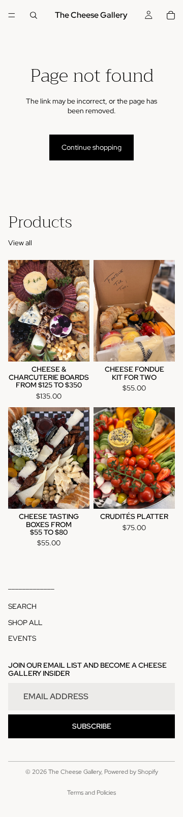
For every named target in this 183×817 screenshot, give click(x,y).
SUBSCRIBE (91, 726)
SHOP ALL (25, 622)
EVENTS (22, 638)
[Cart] (171, 15)
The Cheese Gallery (74, 772)
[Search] (33, 15)
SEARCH (22, 606)
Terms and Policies (91, 793)
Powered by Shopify (131, 772)
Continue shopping (91, 147)
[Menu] (11, 15)
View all (20, 242)
